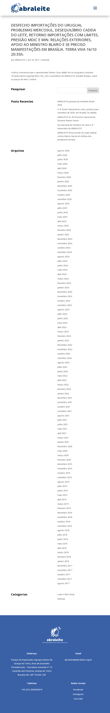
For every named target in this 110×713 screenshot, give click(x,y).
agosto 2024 (63, 256)
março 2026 (63, 172)
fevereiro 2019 (64, 508)
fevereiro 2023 (64, 336)
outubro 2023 (63, 300)
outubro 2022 (63, 353)
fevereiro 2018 (64, 556)
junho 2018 (62, 539)
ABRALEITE (20, 59)
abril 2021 (61, 433)
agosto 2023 (63, 309)
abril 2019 (61, 499)
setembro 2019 (64, 477)
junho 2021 (62, 424)
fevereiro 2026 (64, 177)
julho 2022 (62, 367)
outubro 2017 (63, 574)
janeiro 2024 (63, 287)
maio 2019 (62, 495)
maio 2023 (62, 322)
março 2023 (63, 331)
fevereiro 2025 (64, 230)
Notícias (46, 59)
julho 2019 (62, 486)
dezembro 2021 (64, 397)
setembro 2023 (64, 305)
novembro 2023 (64, 296)
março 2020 (63, 455)
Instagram (78, 694)
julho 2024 (62, 261)
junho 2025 (62, 212)
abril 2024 (61, 274)
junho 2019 (62, 490)
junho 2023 (62, 318)
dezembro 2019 (64, 464)
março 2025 (63, 225)
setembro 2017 (64, 579)
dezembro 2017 (64, 565)
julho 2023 (62, 314)
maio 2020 (62, 450)
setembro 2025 (64, 199)
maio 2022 (62, 375)
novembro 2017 (64, 570)
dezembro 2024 (64, 239)
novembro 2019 (64, 468)
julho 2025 (62, 208)
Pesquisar (92, 90)
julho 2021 (62, 420)
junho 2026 (62, 159)
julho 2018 (62, 534)
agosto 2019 (63, 481)
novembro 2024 (64, 243)
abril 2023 (61, 327)
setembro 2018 (64, 526)
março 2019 (63, 504)
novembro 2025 (64, 190)
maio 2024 (62, 269)
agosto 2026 (63, 150)
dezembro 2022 (64, 345)
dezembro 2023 (64, 291)
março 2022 (63, 384)
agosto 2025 (63, 203)
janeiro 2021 (63, 442)
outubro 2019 (63, 473)
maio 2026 (62, 163)
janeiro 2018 (63, 561)
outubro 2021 (63, 406)
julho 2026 (62, 155)
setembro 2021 (64, 411)
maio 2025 (62, 216)
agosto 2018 (63, 530)
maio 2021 (62, 428)
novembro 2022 (64, 349)
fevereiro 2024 (64, 283)
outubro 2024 (63, 247)
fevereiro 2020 (64, 459)
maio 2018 (62, 543)
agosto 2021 (63, 415)
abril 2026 (61, 168)
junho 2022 (62, 371)
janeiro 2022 (63, 393)
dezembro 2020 (64, 446)
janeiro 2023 (63, 340)
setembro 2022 (64, 358)
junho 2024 (62, 265)
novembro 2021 (64, 402)
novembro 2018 (64, 517)
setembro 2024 (64, 252)
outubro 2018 (63, 521)
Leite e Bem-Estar (65, 594)
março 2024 (63, 278)
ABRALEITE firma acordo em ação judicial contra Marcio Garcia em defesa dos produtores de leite (76, 136)
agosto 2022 (63, 362)
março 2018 (63, 552)
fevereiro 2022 (64, 389)
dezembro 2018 (64, 512)
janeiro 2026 (63, 181)
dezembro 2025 (64, 186)
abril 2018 (61, 548)
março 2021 (63, 437)
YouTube (78, 698)
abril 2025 (61, 221)
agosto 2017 (63, 583)
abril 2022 (61, 380)
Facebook (78, 689)
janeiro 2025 (63, 234)
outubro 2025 (63, 194)
